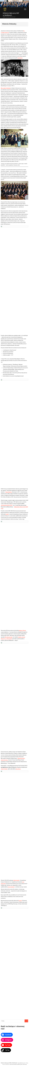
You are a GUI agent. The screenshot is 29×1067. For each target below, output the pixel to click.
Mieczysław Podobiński (5, 88)
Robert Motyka (8, 492)
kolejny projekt (16, 880)
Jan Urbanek (20, 58)
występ (20, 900)
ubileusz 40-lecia (22, 630)
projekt (7, 514)
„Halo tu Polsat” (4, 769)
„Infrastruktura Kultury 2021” (7, 505)
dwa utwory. (18, 769)
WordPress (7, 1064)
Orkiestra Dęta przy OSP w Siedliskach (11, 14)
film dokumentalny (8, 637)
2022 (2, 508)
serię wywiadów (11, 887)
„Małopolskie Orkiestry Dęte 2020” (21, 507)
